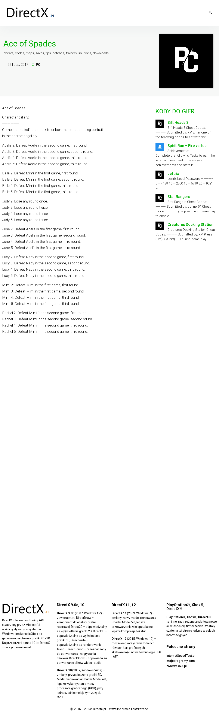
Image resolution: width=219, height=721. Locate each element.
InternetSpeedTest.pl (180, 655)
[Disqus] (109, 411)
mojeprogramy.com (180, 661)
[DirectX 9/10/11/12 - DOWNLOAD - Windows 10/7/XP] (31, 12)
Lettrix (173, 173)
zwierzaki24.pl (176, 666)
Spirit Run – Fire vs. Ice (187, 145)
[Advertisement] (185, 281)
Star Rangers (178, 196)
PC (38, 65)
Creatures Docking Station (190, 224)
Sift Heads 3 (177, 122)
